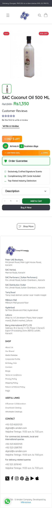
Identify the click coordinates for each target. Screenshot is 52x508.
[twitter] (7, 478)
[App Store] (37, 478)
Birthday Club (11, 363)
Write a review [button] (11, 126)
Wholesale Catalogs (13, 412)
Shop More (28, 226)
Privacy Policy (11, 379)
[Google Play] (32, 478)
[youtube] (27, 478)
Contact (8, 367)
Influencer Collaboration (15, 404)
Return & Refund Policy (15, 387)
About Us (9, 347)
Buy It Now (26, 207)
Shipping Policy (11, 383)
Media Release (11, 355)
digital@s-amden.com (16, 428)
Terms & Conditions (13, 375)
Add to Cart (36, 201)
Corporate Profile (12, 359)
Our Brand (9, 351)
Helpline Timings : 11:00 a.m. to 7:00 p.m (24, 431)
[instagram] (17, 478)
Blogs (7, 371)
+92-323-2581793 (13, 447)
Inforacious (26, 502)
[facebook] (12, 478)
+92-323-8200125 (13, 424)
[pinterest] (22, 478)
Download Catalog (13, 408)
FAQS (7, 391)
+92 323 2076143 (13, 464)
